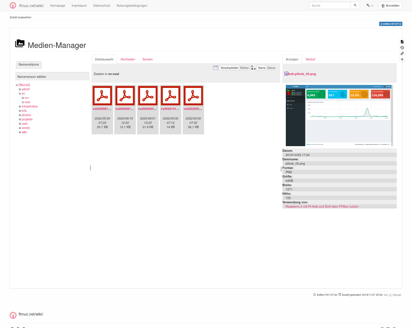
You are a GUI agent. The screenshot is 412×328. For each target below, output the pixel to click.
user (25, 123)
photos (26, 115)
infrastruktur (30, 106)
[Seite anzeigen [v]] (402, 41)
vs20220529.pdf (195, 108)
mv (27, 97)
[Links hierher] (402, 53)
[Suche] (355, 5)
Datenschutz (101, 5)
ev (23, 93)
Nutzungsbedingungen (132, 5)
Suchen (147, 59)
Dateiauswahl (104, 59)
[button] (369, 5)
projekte (27, 119)
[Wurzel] (24, 85)
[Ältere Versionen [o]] (402, 47)
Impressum (79, 5)
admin (26, 89)
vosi (27, 102)
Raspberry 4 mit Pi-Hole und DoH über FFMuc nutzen (322, 206)
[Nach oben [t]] (402, 59)
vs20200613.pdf (104, 108)
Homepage (57, 5)
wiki (24, 132)
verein (26, 128)
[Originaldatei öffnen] (339, 115)
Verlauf (310, 59)
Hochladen (128, 59)
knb (24, 110)
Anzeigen (292, 59)
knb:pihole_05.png (302, 74)
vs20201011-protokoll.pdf (179, 108)
